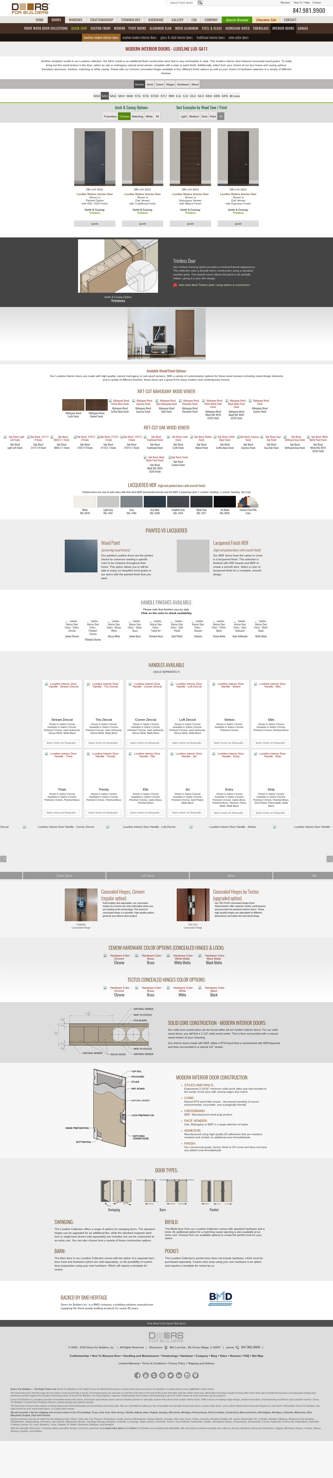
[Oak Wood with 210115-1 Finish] (131, 438)
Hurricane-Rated (237, 28)
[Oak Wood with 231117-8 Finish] (38, 438)
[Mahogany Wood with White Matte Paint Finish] (213, 404)
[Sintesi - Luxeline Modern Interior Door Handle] (229, 699)
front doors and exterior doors (99, 1399)
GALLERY (178, 20)
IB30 (171, 96)
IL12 (185, 96)
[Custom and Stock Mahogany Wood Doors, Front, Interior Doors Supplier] (32, 8)
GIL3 (201, 96)
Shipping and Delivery (201, 1363)
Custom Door (31, 1402)
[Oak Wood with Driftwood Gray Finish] (295, 438)
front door (20, 1406)
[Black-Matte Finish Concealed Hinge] (213, 957)
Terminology (169, 1355)
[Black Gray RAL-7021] (201, 501)
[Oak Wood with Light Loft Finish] (15, 438)
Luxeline (101, 37)
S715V (155, 96)
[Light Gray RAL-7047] (108, 501)
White (149, 116)
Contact (316, 2)
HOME (40, 20)
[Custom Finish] (248, 501)
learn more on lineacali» (61, 742)
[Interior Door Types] (166, 1213)
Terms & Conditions (154, 1363)
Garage (303, 28)
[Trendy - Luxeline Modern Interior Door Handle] (104, 769)
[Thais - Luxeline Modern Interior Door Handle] (62, 769)
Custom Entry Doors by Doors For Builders (143, 1389)
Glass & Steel (177, 37)
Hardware (183, 84)
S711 (138, 96)
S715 (146, 96)
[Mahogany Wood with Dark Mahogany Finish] (167, 402)
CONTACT (290, 20)
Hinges (170, 84)
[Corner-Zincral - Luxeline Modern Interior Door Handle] (145, 699)
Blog (214, 1355)
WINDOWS (75, 20)
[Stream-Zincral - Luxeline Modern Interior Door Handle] (62, 699)
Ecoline (140, 37)
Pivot (137, 28)
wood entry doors (191, 1406)
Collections (46, 28)
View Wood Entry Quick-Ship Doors (166, 1323)
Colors (160, 84)
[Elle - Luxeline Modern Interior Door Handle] (145, 769)
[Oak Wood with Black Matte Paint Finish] (155, 459)
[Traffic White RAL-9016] (85, 501)
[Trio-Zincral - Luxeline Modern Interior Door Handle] (104, 699)
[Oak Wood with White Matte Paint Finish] (318, 438)
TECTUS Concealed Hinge (193, 926)
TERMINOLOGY (130, 20)
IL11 (178, 96)
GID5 (217, 96)
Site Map (257, 1355)
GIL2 (193, 96)
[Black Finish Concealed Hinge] (213, 989)
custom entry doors (163, 1399)
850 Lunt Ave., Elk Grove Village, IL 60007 (195, 1347)
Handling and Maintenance (141, 1355)
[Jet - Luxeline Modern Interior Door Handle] (187, 769)
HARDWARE (156, 20)
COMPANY (211, 20)
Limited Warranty (129, 1363)
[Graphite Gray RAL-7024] (178, 501)
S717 (164, 96)
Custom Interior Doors (177, 1389)
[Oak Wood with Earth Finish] (178, 438)
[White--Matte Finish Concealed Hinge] (182, 957)
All (157, 116)
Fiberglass (261, 28)
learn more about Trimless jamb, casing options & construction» (214, 284)
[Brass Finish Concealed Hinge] (150, 957)
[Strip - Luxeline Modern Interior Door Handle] (271, 769)
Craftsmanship (79, 1355)
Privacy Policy (176, 1363)
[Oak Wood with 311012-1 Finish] (108, 438)
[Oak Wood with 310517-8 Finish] (85, 438)
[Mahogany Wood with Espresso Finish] (143, 402)
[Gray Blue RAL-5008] (155, 501)
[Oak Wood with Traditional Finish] (155, 438)
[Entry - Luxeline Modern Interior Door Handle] (229, 769)
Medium (194, 116)
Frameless (110, 116)
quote (94, 223)
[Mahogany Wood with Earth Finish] (73, 405)
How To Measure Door (106, 1355)
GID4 (208, 96)
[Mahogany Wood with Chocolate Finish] (190, 402)
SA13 (121, 96)
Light (184, 116)
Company (202, 1355)
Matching (137, 116)
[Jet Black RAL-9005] (225, 501)
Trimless (124, 116)
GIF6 (225, 96)
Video (223, 1355)
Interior (283, 28)
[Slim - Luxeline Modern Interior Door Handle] (271, 699)
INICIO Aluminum (186, 28)
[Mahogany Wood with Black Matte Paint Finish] (236, 404)
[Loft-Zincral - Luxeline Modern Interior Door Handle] (187, 699)
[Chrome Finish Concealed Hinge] (119, 957)
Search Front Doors (185, 3)
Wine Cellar (239, 37)
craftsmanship (128, 1395)
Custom (101, 28)
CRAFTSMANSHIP (101, 20)
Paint (213, 116)
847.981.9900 (309, 10)
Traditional (211, 37)
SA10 (96, 96)
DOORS (56, 20)
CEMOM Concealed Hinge (81, 926)
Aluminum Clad (161, 28)
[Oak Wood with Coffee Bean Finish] (225, 438)
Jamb (149, 84)
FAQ (194, 20)
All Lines (235, 96)
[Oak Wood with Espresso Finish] (248, 438)
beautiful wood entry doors (69, 1399)
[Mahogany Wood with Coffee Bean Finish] (120, 402)
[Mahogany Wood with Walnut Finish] (97, 405)
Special (237, 20)
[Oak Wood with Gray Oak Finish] (271, 438)
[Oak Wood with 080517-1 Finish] (61, 438)
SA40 (129, 96)
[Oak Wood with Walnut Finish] (201, 438)
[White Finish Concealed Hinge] (182, 989)
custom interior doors (189, 1399)
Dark (204, 116)
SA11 (105, 96)
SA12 (113, 96)
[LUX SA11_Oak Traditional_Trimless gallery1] (167, 334)
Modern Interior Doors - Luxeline (166, 49)
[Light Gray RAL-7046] (131, 501)
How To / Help (301, 2)
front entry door (23, 1393)
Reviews (285, 2)
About (195, 84)
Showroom (155, 1347)
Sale (266, 20)
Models (139, 84)
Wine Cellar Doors (204, 1389)
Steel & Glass (212, 28)
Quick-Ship (79, 28)
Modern (119, 28)
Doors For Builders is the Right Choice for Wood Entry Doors (88, 1389)
